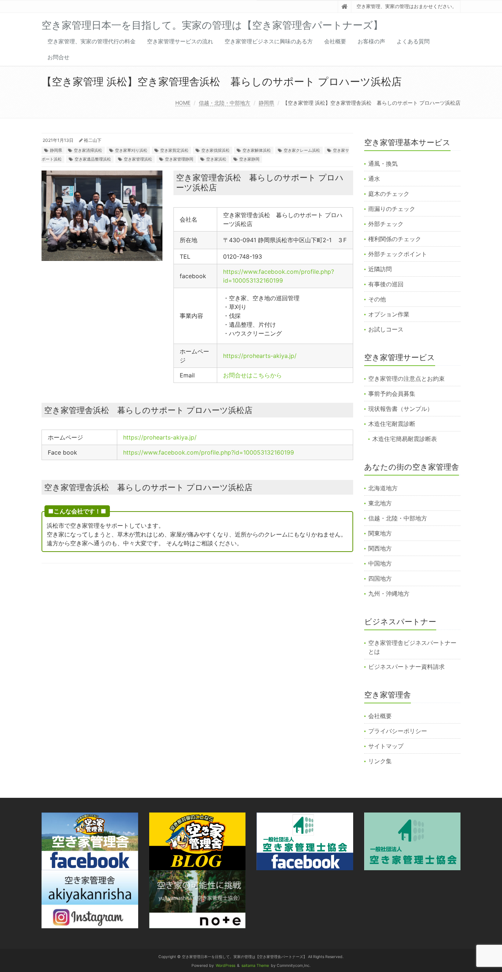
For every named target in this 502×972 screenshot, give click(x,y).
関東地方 (380, 533)
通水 (374, 178)
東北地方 (380, 503)
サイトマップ (386, 746)
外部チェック (386, 223)
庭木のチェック (388, 193)
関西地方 (380, 548)
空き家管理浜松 (138, 159)
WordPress (225, 965)
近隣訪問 (380, 269)
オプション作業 (388, 314)
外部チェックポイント (397, 254)
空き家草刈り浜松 (131, 150)
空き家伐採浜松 (215, 150)
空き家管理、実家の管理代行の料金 (91, 41)
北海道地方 (383, 488)
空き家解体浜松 (257, 150)
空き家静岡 (249, 159)
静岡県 (266, 103)
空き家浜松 (216, 159)
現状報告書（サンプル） (400, 408)
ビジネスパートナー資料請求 (406, 666)
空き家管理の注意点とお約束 (406, 378)
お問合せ (58, 57)
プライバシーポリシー (397, 731)
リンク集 (380, 761)
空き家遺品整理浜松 (93, 159)
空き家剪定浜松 (174, 150)
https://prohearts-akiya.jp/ (260, 355)
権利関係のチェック (394, 239)
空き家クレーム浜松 (302, 150)
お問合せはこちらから (252, 375)
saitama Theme (255, 965)
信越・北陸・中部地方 (224, 103)
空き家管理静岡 (179, 159)
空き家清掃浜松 (88, 150)
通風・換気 (383, 163)
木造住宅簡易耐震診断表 (404, 438)
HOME (182, 103)
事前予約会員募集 (391, 393)
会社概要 (335, 41)
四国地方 (380, 578)
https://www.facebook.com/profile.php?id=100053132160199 (208, 452)
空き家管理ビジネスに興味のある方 (269, 41)
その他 (377, 299)
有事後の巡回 (386, 284)
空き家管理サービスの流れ (180, 41)
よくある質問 (413, 41)
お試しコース (386, 329)
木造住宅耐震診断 (391, 423)
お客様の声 (371, 41)
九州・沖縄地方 (388, 593)
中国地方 (380, 563)
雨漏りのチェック (391, 208)
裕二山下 (92, 140)
